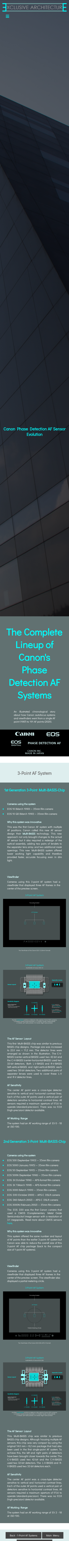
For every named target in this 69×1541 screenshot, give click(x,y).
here (9, 1223)
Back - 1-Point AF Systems (23, 1535)
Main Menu (52, 1535)
